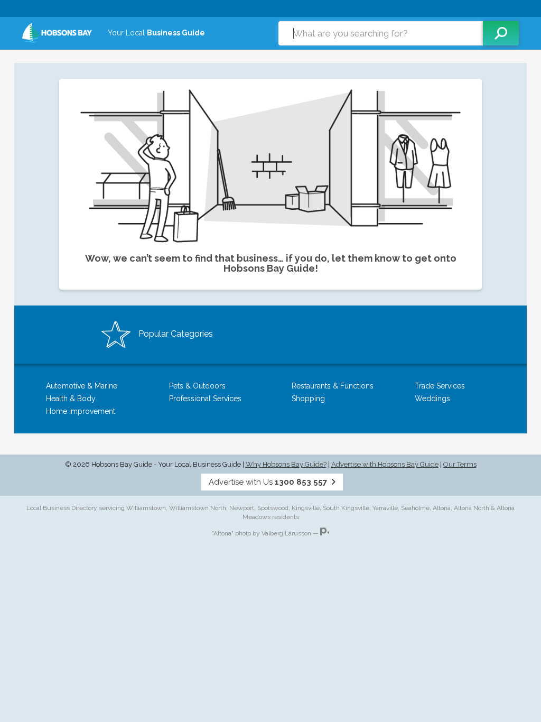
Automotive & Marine (81, 386)
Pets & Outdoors (197, 386)
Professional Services (205, 398)
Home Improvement (80, 411)
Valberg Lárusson (286, 533)
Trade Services (440, 386)
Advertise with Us (268, 482)
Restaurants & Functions (333, 386)
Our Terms (460, 464)
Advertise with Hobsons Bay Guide (385, 464)
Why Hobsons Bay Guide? (286, 464)
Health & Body (71, 398)
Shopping (308, 398)
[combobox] (380, 33)
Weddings (432, 398)
